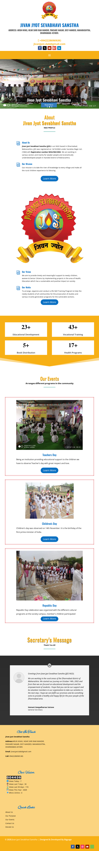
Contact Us (9, 823)
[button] (2, 84)
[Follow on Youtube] (49, 48)
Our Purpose (10, 816)
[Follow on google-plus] (54, 48)
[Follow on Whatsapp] (92, 847)
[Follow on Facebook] (40, 48)
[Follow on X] (45, 48)
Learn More (49, 178)
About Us (9, 812)
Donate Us (9, 827)
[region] (49, 84)
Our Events (9, 819)
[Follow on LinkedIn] (59, 48)
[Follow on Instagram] (82, 847)
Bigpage (68, 839)
